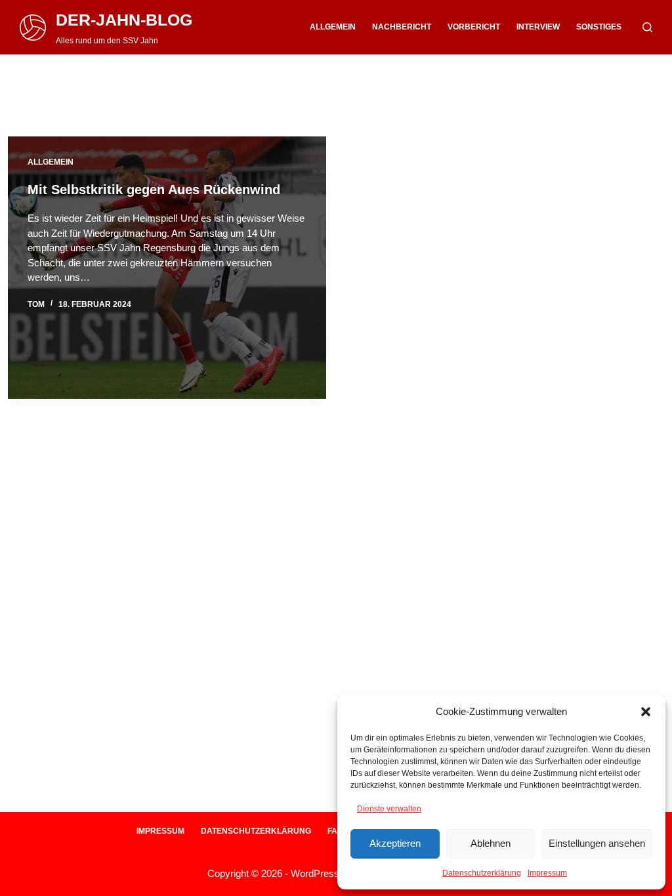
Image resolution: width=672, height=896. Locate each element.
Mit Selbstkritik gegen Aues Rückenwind (154, 189)
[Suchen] (647, 27)
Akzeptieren (395, 843)
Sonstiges (598, 26)
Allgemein (333, 26)
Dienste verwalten (389, 808)
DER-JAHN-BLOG (124, 19)
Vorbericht (474, 26)
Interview (538, 26)
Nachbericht (401, 26)
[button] (645, 711)
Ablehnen (491, 843)
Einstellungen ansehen (597, 843)
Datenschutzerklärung (481, 873)
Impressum (547, 873)
